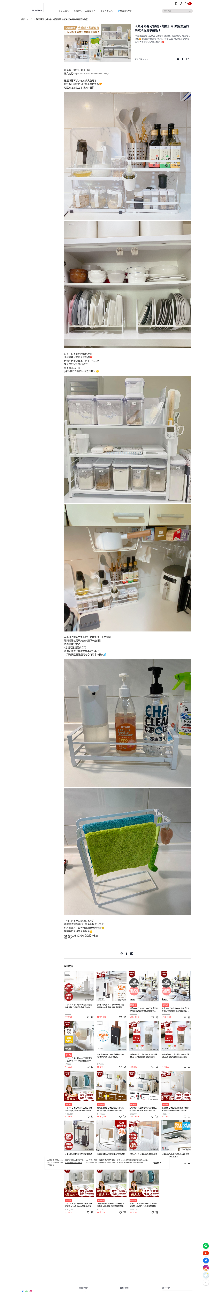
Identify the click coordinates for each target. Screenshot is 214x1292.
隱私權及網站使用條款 (73, 1163)
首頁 (23, 19)
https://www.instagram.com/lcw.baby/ (91, 73)
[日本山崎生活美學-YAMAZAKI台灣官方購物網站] (37, 7)
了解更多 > (51, 1165)
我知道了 (157, 1163)
